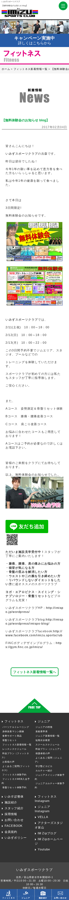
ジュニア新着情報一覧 (48, 736)
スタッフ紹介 (14, 808)
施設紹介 (11, 802)
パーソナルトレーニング (15, 727)
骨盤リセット (9, 740)
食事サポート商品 (12, 736)
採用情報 (11, 814)
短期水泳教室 (43, 740)
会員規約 (11, 831)
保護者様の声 (43, 753)
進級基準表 (42, 731)
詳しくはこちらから (34, 40)
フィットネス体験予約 (14, 774)
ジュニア (44, 721)
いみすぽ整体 (14, 796)
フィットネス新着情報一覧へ (34, 672)
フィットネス (14, 721)
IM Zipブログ (47, 833)
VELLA (43, 817)
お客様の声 (8, 762)
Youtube (44, 849)
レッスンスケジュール (14, 749)
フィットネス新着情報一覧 (16, 744)
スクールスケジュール (48, 744)
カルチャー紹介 (44, 770)
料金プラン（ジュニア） (49, 749)
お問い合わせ (14, 819)
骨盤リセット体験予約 (14, 787)
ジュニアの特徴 (44, 727)
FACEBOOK (14, 825)
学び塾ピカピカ (44, 766)
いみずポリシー (16, 837)
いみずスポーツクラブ (22, 153)
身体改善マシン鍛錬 (13, 731)
